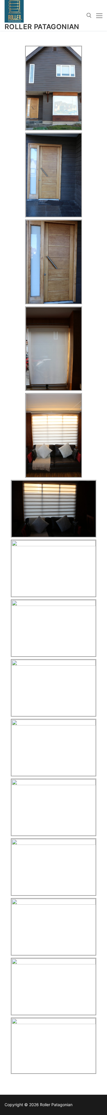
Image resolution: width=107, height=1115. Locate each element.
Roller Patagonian (42, 27)
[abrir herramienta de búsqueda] (89, 15)
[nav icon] (99, 15)
